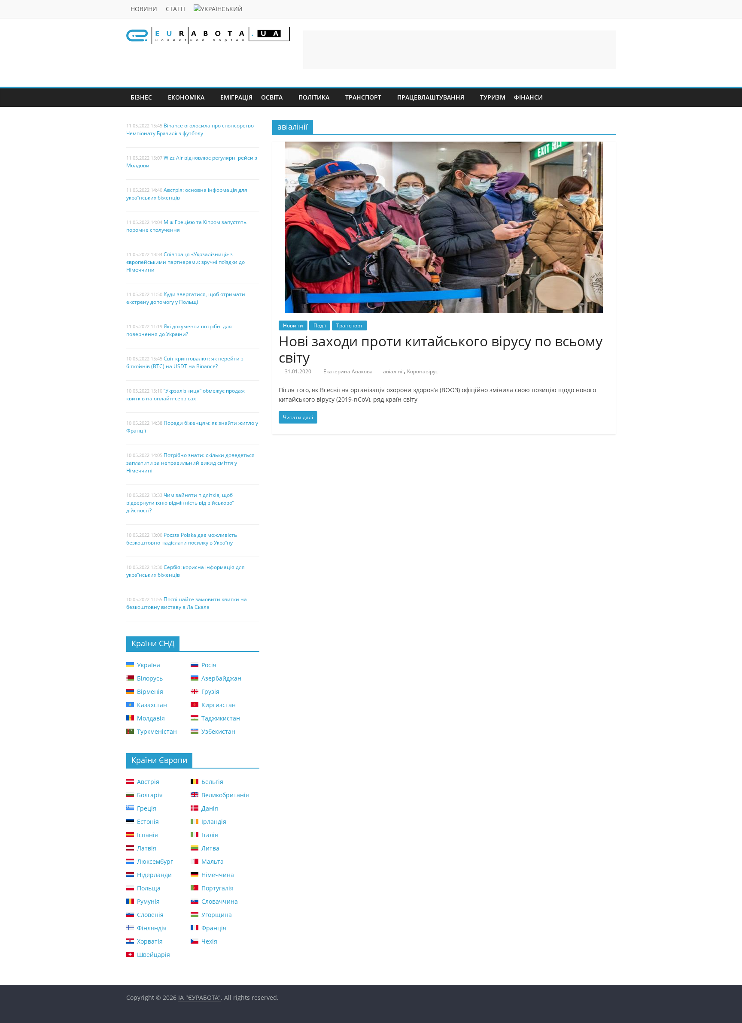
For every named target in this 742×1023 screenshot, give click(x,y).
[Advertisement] (459, 49)
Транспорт (363, 97)
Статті (175, 9)
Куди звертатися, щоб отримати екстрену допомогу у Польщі (185, 298)
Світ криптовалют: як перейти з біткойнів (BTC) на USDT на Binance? (184, 362)
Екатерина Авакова (348, 371)
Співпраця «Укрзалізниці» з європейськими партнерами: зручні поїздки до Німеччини (185, 262)
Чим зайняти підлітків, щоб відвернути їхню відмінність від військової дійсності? (180, 502)
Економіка (186, 97)
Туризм (492, 97)
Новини (144, 9)
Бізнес (141, 97)
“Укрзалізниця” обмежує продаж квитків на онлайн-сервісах (185, 394)
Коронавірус (422, 371)
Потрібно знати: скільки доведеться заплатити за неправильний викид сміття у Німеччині (190, 462)
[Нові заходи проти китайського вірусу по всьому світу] (444, 146)
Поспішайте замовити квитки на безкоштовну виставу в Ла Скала (186, 603)
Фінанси (528, 97)
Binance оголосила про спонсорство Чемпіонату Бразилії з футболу (190, 129)
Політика (313, 97)
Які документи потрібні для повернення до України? (179, 330)
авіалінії (393, 371)
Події (319, 325)
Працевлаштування (430, 97)
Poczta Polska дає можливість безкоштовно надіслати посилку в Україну (181, 538)
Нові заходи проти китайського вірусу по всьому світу (440, 349)
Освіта (272, 97)
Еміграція (236, 97)
